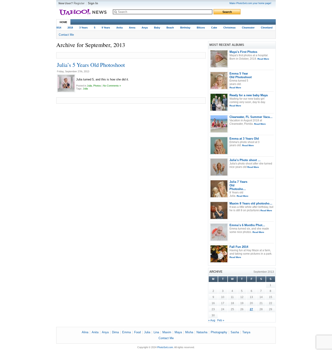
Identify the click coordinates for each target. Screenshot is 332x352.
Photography (219, 332)
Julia (89, 85)
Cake (212, 27)
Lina (156, 332)
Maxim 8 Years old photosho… (250, 203)
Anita (118, 27)
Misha (189, 332)
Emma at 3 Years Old (244, 138)
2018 (68, 27)
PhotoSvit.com (165, 347)
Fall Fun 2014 (238, 247)
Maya (178, 332)
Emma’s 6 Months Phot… (247, 225)
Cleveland (265, 27)
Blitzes (199, 27)
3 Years (81, 27)
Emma (126, 332)
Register (79, 3)
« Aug (211, 320)
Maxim (166, 332)
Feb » (220, 320)
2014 (56, 27)
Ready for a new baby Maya (248, 95)
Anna (130, 27)
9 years (104, 27)
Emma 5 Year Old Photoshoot (240, 75)
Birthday (183, 27)
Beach (168, 27)
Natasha (201, 332)
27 (251, 309)
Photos (97, 85)
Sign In (93, 3)
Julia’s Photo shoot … (245, 160)
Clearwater (246, 27)
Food (137, 332)
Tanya (246, 332)
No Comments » (112, 85)
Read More (263, 59)
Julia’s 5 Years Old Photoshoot (91, 64)
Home (63, 22)
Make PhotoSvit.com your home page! (250, 3)
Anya (143, 27)
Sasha (235, 332)
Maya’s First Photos (243, 52)
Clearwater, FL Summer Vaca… (251, 117)
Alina (85, 332)
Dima (115, 332)
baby (155, 27)
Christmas (228, 27)
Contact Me (66, 34)
